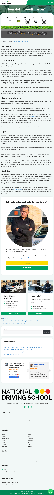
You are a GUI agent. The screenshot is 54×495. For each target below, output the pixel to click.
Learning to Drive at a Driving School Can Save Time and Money (23, 347)
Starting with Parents (10, 345)
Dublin (3, 434)
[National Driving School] (6, 2)
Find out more (13, 313)
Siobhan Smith (38, 364)
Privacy (27, 491)
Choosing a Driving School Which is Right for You (18, 349)
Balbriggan (30, 440)
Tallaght (4, 436)
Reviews (30, 418)
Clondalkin (4, 446)
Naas (3, 440)
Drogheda (30, 438)
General (5, 319)
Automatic (5, 461)
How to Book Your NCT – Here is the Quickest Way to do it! (20, 321)
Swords (29, 434)
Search (6, 329)
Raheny (29, 436)
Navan (3, 442)
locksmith (33, 116)
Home (3, 416)
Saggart (30, 446)
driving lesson (17, 189)
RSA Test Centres (32, 459)
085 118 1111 (27, 268)
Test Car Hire (31, 455)
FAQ (29, 420)
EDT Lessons (5, 455)
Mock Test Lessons (32, 457)
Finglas (4, 444)
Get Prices (27, 263)
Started (4, 418)
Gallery (29, 422)
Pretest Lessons (6, 457)
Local (29, 416)
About (3, 422)
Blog (29, 424)
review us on (13, 377)
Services (4, 420)
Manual (4, 459)
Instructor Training (32, 461)
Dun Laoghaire (5, 438)
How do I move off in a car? (12, 354)
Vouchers (4, 424)
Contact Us (40, 313)
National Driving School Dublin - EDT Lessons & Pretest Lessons (16, 365)
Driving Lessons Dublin (30, 493)
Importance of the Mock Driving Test (14, 323)
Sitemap (23, 491)
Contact (30, 426)
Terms (31, 491)
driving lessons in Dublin (25, 258)
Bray (29, 444)
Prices (3, 426)
